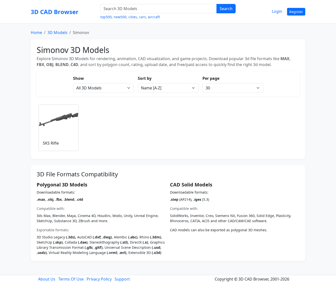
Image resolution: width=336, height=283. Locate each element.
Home (36, 32)
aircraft (154, 17)
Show (78, 78)
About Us (46, 279)
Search (226, 8)
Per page (210, 78)
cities (132, 17)
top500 (106, 17)
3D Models (57, 32)
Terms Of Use (71, 279)
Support (122, 279)
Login (277, 11)
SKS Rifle (51, 143)
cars (142, 17)
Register (296, 11)
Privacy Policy (99, 279)
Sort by (145, 78)
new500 (120, 17)
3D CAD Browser (54, 12)
